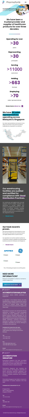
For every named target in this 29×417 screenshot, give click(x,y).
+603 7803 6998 (6, 337)
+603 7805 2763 (6, 338)
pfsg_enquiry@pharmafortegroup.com (12, 407)
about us (17, 106)
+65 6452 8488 (6, 397)
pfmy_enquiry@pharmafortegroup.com (12, 349)
